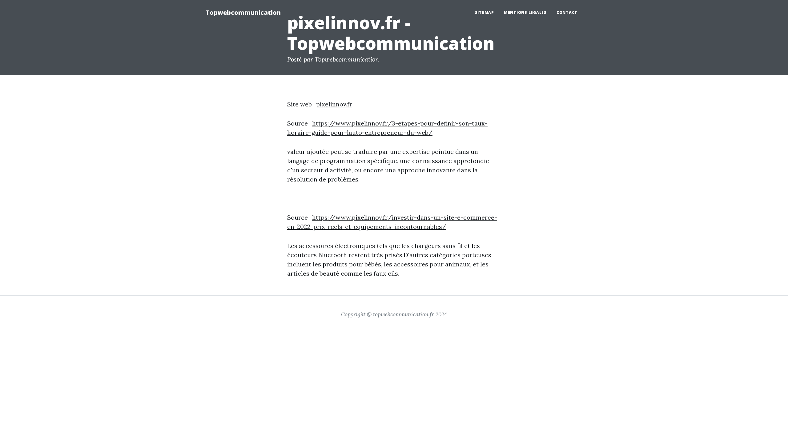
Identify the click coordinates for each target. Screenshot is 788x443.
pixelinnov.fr (334, 104)
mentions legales (525, 12)
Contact (567, 12)
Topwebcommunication (243, 12)
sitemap (484, 12)
